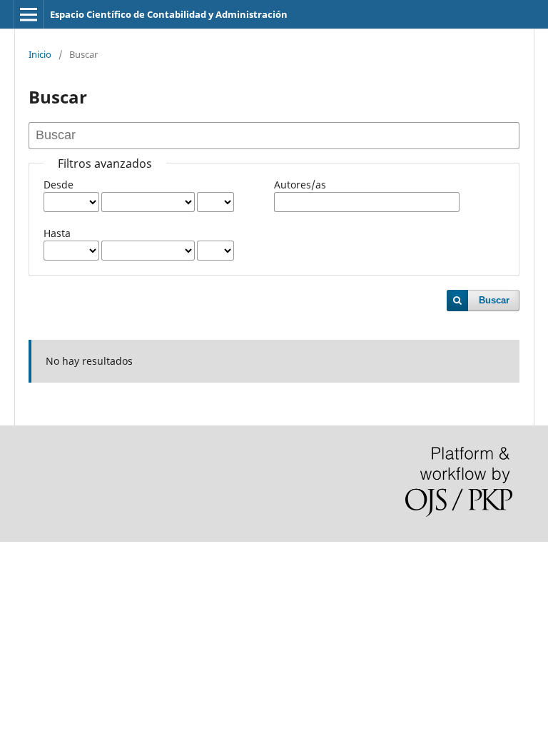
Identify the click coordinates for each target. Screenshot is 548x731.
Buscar (494, 300)
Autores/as (300, 184)
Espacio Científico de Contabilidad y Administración (169, 14)
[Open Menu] (28, 14)
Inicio (40, 54)
